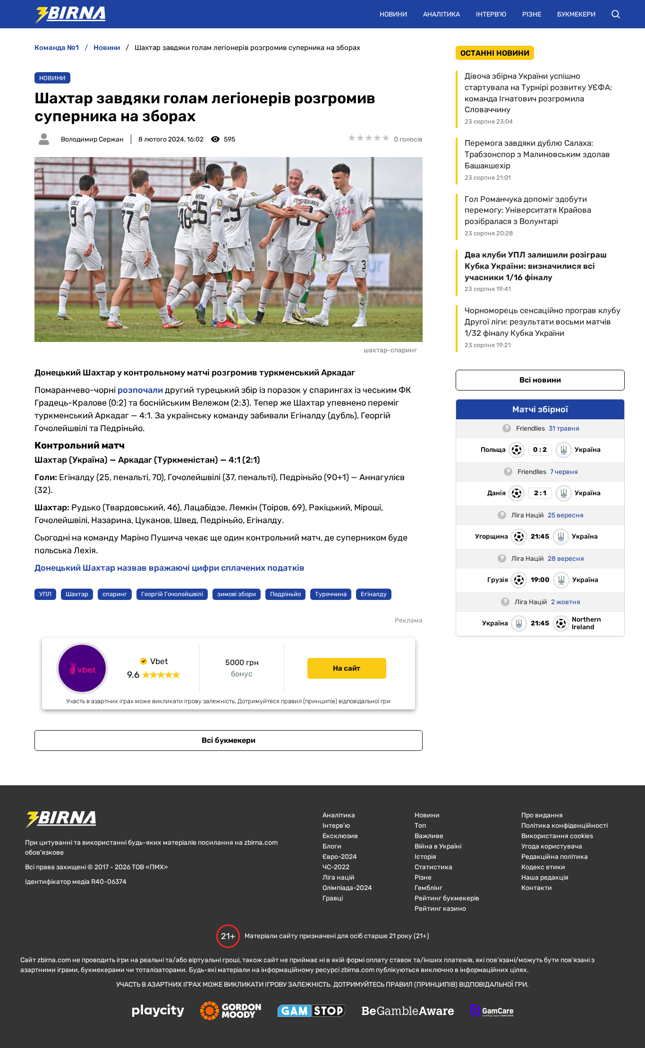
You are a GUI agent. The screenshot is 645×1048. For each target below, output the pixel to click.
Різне (531, 14)
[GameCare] (491, 1012)
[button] (615, 14)
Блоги (331, 846)
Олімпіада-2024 (347, 888)
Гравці (332, 898)
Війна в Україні (438, 846)
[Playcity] (158, 1011)
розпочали (140, 390)
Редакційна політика (554, 857)
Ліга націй (338, 877)
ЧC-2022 (335, 867)
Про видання (542, 815)
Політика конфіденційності (564, 826)
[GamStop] (311, 1012)
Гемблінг (428, 888)
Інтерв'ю (491, 14)
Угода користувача (551, 846)
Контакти (536, 888)
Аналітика (441, 14)
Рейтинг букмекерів (447, 898)
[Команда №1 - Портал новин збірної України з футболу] (65, 14)
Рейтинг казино (440, 909)
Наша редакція (545, 877)
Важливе (429, 836)
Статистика (433, 867)
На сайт (346, 668)
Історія (425, 857)
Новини (393, 14)
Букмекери (576, 14)
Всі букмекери (228, 740)
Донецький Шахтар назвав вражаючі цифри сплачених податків (169, 568)
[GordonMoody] (230, 1011)
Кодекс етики (543, 867)
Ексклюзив (340, 836)
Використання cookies (557, 836)
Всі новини (540, 379)
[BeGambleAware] (408, 1011)
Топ (420, 826)
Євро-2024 (339, 857)
